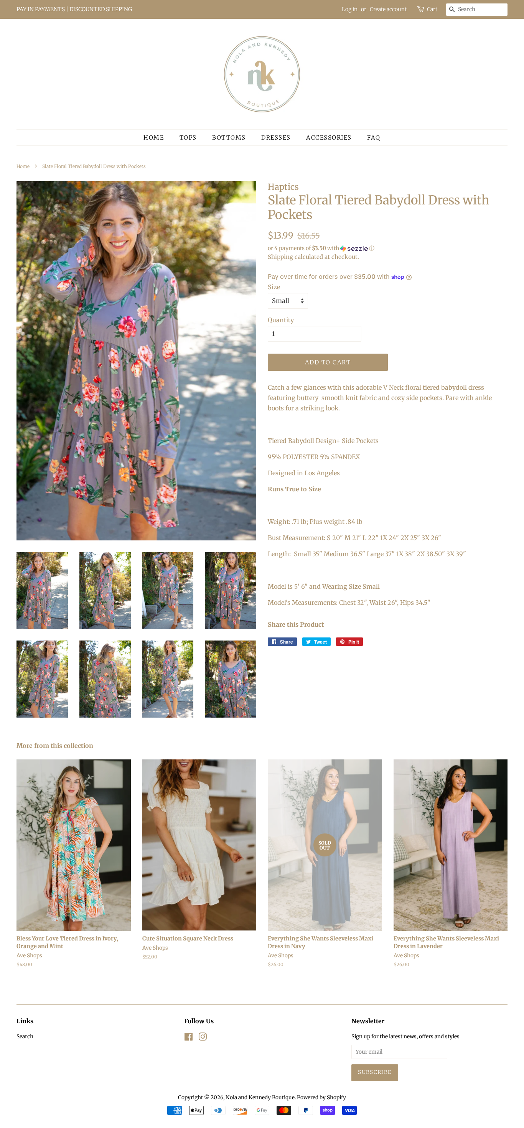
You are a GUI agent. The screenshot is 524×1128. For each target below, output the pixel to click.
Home (153, 137)
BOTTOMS (229, 137)
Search (24, 1036)
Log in (350, 9)
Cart (432, 9)
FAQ (374, 137)
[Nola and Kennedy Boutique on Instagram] (202, 1038)
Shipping (280, 256)
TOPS (188, 137)
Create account (388, 9)
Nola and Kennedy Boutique (260, 1097)
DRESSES (276, 137)
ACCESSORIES (329, 137)
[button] (388, 248)
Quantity (281, 320)
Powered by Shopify (321, 1097)
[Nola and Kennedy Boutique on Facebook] (188, 1038)
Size (274, 287)
